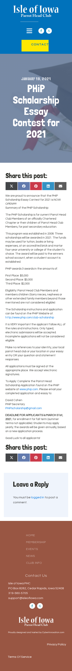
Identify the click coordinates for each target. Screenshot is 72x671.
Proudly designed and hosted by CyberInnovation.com (36, 632)
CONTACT (36, 44)
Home (30, 535)
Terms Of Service (20, 656)
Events (32, 549)
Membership (36, 542)
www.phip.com (29, 389)
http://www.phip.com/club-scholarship (29, 317)
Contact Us (36, 576)
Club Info (34, 562)
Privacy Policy (56, 644)
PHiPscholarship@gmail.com (23, 408)
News (30, 556)
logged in (37, 497)
